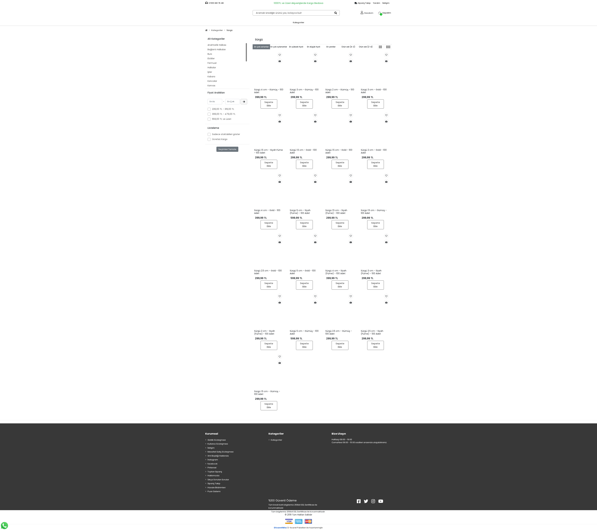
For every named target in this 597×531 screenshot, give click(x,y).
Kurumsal (211, 434)
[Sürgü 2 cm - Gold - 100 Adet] (375, 130)
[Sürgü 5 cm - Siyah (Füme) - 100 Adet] (304, 190)
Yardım (376, 3)
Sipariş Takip (214, 483)
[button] (384, 13)
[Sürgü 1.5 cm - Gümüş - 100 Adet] (375, 190)
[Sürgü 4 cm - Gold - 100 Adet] (269, 190)
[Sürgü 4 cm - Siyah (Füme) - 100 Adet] (340, 250)
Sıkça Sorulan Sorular (218, 479)
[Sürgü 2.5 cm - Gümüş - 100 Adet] (340, 311)
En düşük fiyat (313, 46)
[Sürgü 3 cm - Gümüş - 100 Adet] (304, 69)
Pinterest (212, 467)
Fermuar (212, 63)
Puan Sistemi (214, 491)
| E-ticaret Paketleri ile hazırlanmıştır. (298, 527)
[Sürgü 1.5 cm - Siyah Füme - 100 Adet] (269, 130)
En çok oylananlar (279, 46)
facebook (213, 463)
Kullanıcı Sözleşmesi (218, 443)
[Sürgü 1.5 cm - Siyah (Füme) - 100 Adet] (340, 190)
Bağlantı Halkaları (217, 49)
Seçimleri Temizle (227, 149)
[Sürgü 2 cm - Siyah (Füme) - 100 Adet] (269, 311)
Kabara (211, 76)
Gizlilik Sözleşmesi (217, 439)
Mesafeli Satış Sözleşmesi (221, 451)
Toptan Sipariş (215, 471)
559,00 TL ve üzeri (221, 119)
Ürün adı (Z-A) (366, 46)
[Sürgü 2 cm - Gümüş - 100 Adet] (340, 69)
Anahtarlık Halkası (217, 45)
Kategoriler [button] (298, 22)
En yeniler (331, 46)
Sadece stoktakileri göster (226, 134)
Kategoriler (276, 434)
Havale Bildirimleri (217, 487)
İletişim (385, 3)
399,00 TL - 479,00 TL (223, 114)
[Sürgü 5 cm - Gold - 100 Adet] (304, 250)
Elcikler (211, 58)
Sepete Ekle (268, 103)
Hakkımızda (213, 475)
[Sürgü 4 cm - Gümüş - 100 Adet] (269, 69)
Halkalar (212, 67)
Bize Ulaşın (339, 434)
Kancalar (212, 81)
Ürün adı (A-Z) (348, 46)
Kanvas (211, 85)
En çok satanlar (261, 46)
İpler (210, 72)
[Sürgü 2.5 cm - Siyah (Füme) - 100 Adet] (375, 311)
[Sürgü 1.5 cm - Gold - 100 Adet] (304, 130)
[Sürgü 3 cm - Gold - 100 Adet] (375, 69)
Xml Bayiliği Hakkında (218, 455)
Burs (210, 54)
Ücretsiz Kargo (219, 139)
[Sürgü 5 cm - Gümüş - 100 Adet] (304, 311)
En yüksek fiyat (296, 46)
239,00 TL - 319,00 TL (223, 109)
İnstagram (213, 459)
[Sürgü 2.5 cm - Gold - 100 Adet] (269, 250)
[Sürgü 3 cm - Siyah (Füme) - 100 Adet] (375, 250)
